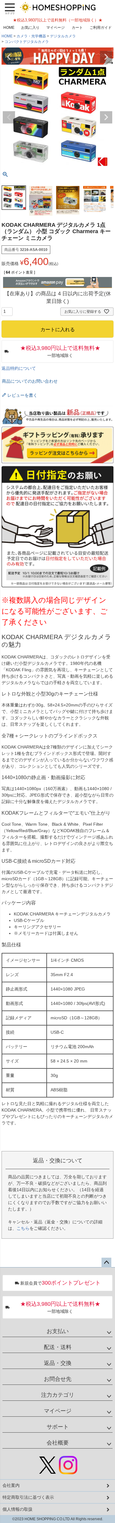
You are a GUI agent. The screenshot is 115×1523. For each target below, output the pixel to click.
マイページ (55, 27)
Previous (9, 57)
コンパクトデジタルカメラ (27, 42)
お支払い (58, 1331)
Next (106, 57)
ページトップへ (106, 1262)
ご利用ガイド (101, 27)
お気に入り (30, 27)
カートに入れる (57, 1515)
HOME (8, 27)
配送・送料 (57, 1347)
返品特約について (19, 368)
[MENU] (9, 8)
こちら (23, 1228)
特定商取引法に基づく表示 (28, 1497)
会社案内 (11, 1485)
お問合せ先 (57, 1379)
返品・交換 (57, 1363)
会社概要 (58, 1443)
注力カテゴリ (57, 1395)
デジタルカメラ (63, 36)
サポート (58, 1427)
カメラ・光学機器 (31, 36)
